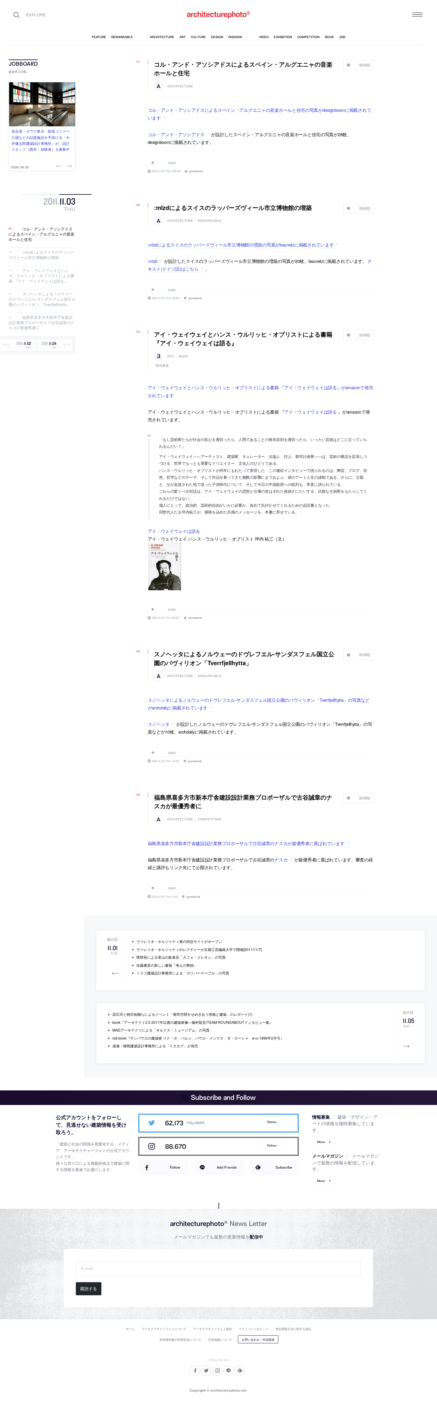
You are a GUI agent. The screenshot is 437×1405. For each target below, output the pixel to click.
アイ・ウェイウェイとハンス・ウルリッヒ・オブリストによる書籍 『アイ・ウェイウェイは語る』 (41, 276)
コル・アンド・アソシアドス (176, 134)
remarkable (209, 221)
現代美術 (162, 365)
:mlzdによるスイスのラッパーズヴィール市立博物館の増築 (41, 254)
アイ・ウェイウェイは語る (310, 412)
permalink (196, 171)
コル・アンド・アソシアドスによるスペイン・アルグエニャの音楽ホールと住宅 (41, 234)
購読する (88, 1288)
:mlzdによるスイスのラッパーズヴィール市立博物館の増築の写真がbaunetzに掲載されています (241, 244)
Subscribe (284, 1167)
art (170, 356)
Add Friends (227, 1167)
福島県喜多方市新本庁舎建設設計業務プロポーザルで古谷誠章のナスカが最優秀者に (41, 323)
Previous (59, 166)
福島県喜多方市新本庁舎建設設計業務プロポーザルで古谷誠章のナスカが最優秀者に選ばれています (246, 843)
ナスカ (280, 859)
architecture (180, 86)
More (321, 1142)
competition (209, 819)
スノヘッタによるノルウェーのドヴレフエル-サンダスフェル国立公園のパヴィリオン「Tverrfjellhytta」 (42, 299)
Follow (271, 1122)
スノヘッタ (159, 724)
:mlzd (153, 261)
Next (68, 166)
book (183, 356)
